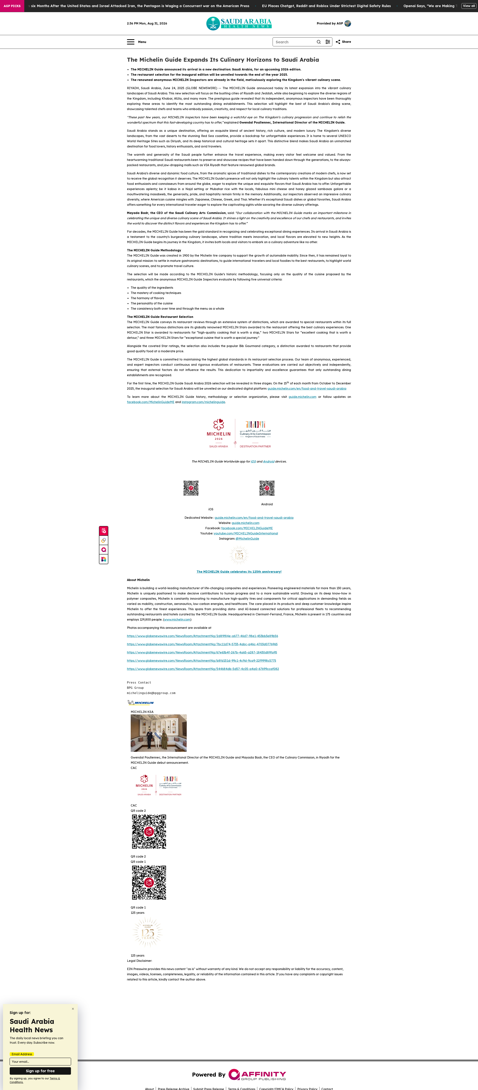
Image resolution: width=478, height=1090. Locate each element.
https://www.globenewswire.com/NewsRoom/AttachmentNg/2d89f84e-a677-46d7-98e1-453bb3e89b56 (202, 636)
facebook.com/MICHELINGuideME (247, 528)
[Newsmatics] (103, 559)
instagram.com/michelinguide (203, 402)
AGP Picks (12, 6)
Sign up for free (40, 1071)
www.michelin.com (177, 619)
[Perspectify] (103, 540)
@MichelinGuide (247, 538)
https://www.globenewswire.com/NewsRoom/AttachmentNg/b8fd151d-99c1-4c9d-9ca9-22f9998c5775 (201, 660)
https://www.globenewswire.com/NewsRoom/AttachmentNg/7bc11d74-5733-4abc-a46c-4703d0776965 (202, 644)
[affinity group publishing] (103, 549)
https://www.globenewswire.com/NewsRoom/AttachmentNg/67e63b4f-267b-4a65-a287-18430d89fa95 (202, 652)
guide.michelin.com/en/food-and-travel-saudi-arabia (307, 388)
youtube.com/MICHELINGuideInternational (246, 533)
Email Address (22, 1054)
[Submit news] (103, 531)
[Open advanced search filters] (327, 42)
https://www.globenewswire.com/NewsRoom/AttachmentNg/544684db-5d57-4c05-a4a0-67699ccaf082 (203, 669)
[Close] (73, 1009)
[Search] (318, 42)
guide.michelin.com (302, 397)
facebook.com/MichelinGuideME (150, 402)
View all (469, 6)
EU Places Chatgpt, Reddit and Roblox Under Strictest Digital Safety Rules (326, 6)
